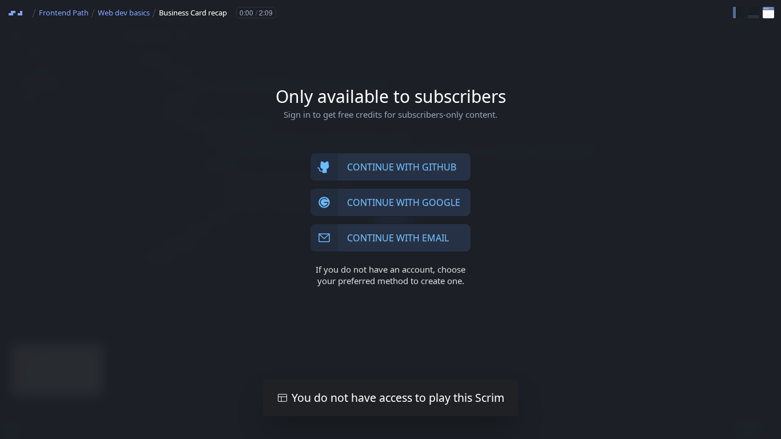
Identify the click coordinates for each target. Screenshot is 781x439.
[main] (390, 219)
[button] (739, 12)
